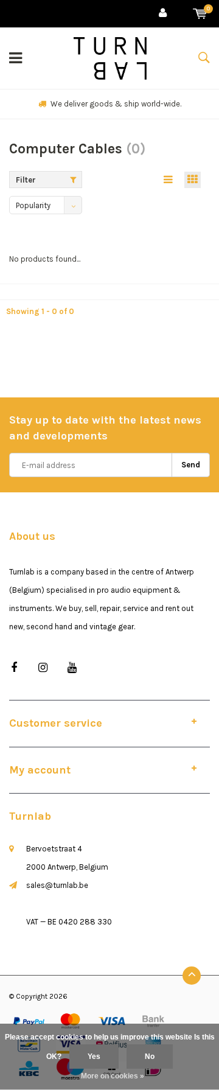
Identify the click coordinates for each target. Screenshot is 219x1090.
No (150, 1056)
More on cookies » (112, 1076)
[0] (200, 13)
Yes (94, 1056)
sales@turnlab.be (57, 885)
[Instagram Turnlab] (43, 668)
